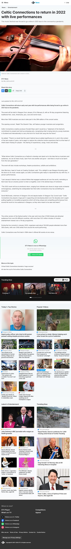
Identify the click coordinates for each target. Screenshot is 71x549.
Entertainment (12, 7)
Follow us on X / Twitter (12, 517)
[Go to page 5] (36, 297)
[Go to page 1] (31, 297)
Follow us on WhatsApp (12, 524)
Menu (6, 2)
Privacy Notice (23, 532)
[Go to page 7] (39, 297)
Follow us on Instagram (12, 527)
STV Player (5, 510)
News (4, 7)
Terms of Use (14, 532)
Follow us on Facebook (12, 520)
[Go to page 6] (38, 297)
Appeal (38, 512)
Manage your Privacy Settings (12, 537)
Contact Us (32, 532)
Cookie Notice (41, 532)
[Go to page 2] (32, 297)
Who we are (4, 532)
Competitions (41, 510)
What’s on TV (6, 512)
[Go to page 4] (35, 297)
